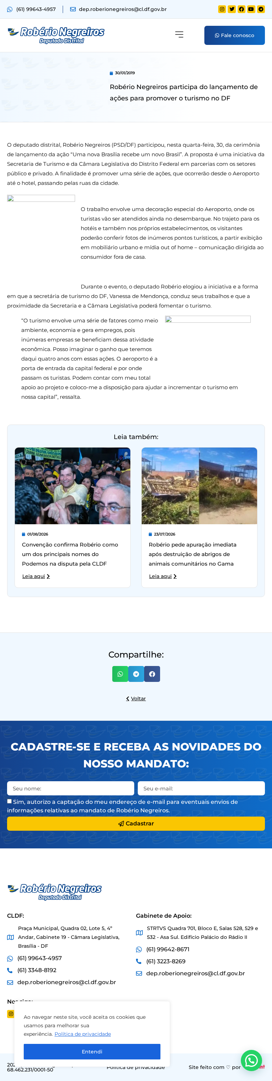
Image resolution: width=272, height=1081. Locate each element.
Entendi (92, 1051)
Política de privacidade (83, 1034)
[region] (92, 1034)
